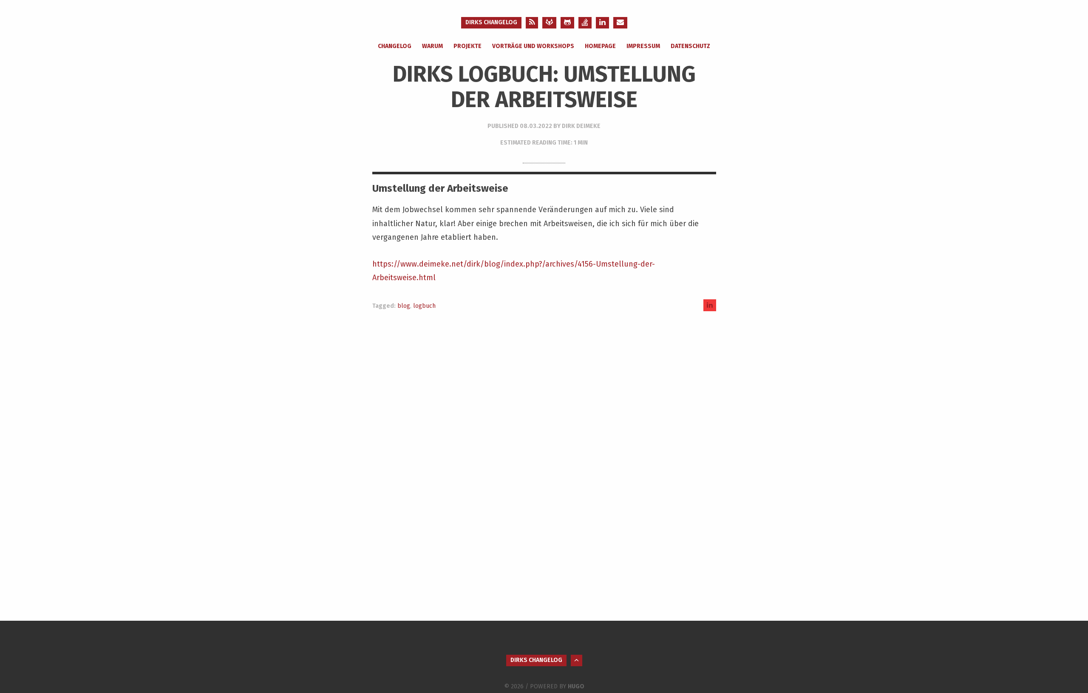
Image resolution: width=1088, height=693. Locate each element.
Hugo (576, 686)
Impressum (643, 46)
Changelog (394, 46)
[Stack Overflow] (585, 22)
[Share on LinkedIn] (709, 305)
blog (403, 306)
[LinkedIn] (602, 22)
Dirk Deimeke (581, 126)
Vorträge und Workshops (533, 46)
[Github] (567, 22)
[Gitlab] (549, 22)
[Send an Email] (620, 22)
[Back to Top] (576, 660)
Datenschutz (690, 46)
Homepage (600, 46)
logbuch (424, 306)
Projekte (467, 46)
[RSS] (532, 22)
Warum (432, 46)
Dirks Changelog (491, 22)
